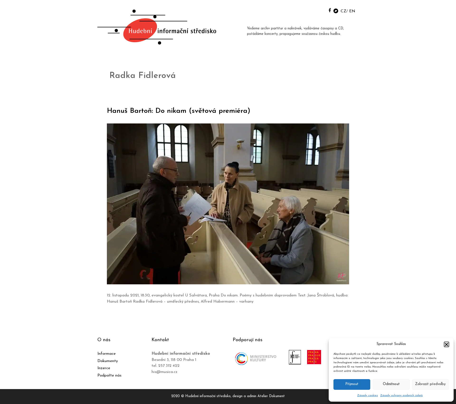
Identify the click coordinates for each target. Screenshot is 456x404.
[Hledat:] (319, 10)
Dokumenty (107, 361)
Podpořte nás (109, 375)
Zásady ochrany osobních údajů (401, 395)
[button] (446, 344)
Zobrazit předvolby (430, 384)
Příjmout (351, 384)
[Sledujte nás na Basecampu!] (335, 11)
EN (352, 11)
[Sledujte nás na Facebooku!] (329, 10)
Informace (106, 354)
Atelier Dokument (271, 396)
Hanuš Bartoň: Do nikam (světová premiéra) (178, 111)
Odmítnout (391, 384)
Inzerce (103, 368)
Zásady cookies (367, 395)
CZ (343, 11)
